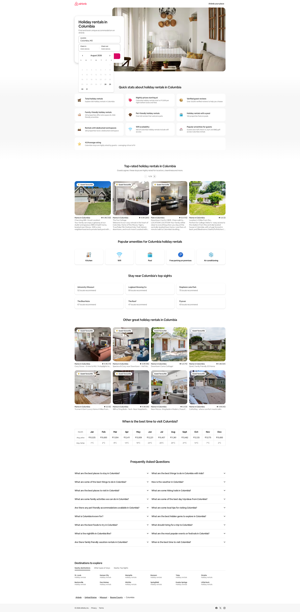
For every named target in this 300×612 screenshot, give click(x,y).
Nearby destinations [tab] (82, 568)
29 (110, 84)
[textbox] (88, 48)
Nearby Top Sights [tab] (121, 568)
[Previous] (146, 176)
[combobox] (99, 40)
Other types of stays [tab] (102, 568)
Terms (101, 608)
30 (82, 89)
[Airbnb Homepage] (81, 3)
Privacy (94, 608)
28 (105, 84)
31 (87, 89)
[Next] (154, 176)
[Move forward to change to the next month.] (109, 55)
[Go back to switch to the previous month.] (82, 55)
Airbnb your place (216, 3)
